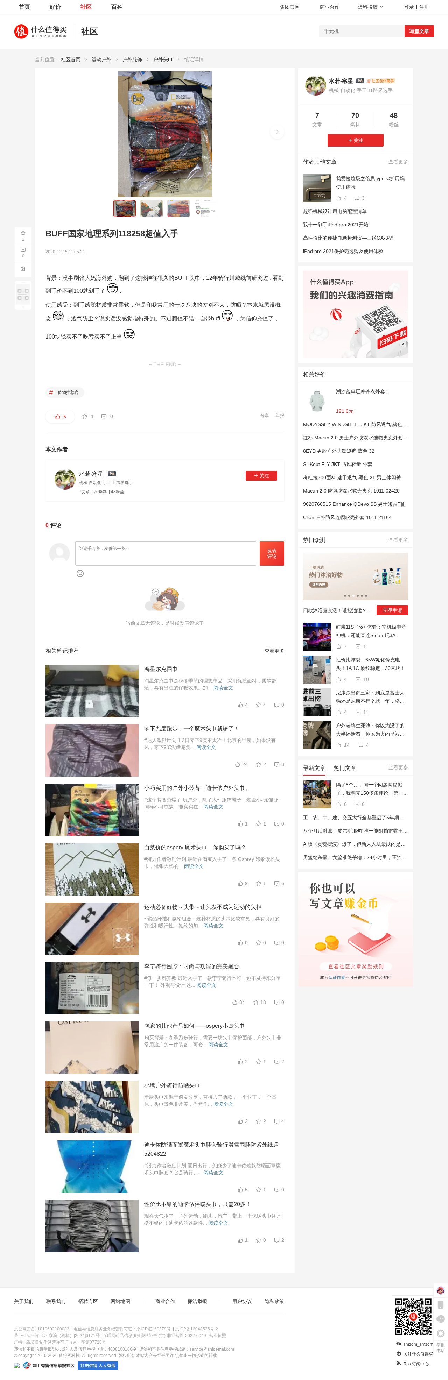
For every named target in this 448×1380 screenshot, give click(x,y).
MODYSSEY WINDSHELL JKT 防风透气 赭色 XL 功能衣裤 (366, 424)
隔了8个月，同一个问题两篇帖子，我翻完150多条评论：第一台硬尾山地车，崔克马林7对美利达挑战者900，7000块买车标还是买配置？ (372, 789)
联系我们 (56, 1301)
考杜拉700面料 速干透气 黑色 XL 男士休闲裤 (352, 477)
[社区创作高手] (380, 80)
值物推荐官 (68, 392)
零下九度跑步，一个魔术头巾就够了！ (191, 728)
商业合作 (330, 7)
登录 (409, 7)
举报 (280, 415)
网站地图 (120, 1301)
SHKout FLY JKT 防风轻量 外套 (337, 464)
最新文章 (314, 768)
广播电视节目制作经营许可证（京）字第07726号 (60, 1342)
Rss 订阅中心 (416, 1363)
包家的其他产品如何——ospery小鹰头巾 (194, 1026)
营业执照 (217, 1335)
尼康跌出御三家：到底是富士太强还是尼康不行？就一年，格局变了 (370, 697)
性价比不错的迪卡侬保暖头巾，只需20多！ (197, 1204)
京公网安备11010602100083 (41, 1328)
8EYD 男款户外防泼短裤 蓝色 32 (338, 451)
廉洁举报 (197, 1301)
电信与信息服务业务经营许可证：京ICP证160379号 (122, 1328)
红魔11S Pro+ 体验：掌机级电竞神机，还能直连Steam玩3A (371, 631)
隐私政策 (274, 1301)
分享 (264, 415)
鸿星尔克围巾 (161, 669)
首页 (24, 7)
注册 (424, 7)
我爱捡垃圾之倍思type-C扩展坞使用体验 (370, 183)
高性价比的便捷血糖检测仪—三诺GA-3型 (348, 238)
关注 (264, 476)
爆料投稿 (368, 7)
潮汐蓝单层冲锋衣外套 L (362, 391)
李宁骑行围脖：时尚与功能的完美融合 (191, 966)
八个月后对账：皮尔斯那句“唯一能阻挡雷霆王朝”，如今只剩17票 (373, 831)
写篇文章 (419, 31)
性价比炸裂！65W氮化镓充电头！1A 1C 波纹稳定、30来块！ (370, 664)
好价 (55, 7)
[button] (277, 132)
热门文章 (345, 768)
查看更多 (274, 651)
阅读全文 (223, 688)
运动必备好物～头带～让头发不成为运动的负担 (203, 907)
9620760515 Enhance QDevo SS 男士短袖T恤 (354, 504)
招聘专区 (88, 1301)
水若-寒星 (341, 81)
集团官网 (290, 7)
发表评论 (272, 553)
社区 (86, 7)
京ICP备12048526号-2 (196, 1328)
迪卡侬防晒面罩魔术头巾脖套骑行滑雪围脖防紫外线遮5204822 (211, 1149)
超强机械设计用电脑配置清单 (335, 211)
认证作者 (336, 977)
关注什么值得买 (418, 1354)
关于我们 (24, 1301)
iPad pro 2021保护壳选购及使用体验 (343, 251)
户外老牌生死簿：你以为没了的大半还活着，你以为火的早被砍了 (370, 730)
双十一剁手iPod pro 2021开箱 (336, 224)
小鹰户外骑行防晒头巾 (172, 1085)
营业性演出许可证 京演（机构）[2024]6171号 (57, 1335)
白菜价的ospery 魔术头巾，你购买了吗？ (195, 847)
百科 (116, 7)
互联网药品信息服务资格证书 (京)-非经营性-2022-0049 (154, 1335)
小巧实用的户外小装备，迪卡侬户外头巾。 (197, 788)
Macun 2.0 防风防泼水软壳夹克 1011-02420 (351, 491)
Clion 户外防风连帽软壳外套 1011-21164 (347, 517)
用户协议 (242, 1301)
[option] (355, 587)
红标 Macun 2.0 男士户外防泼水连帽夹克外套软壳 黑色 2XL (368, 437)
